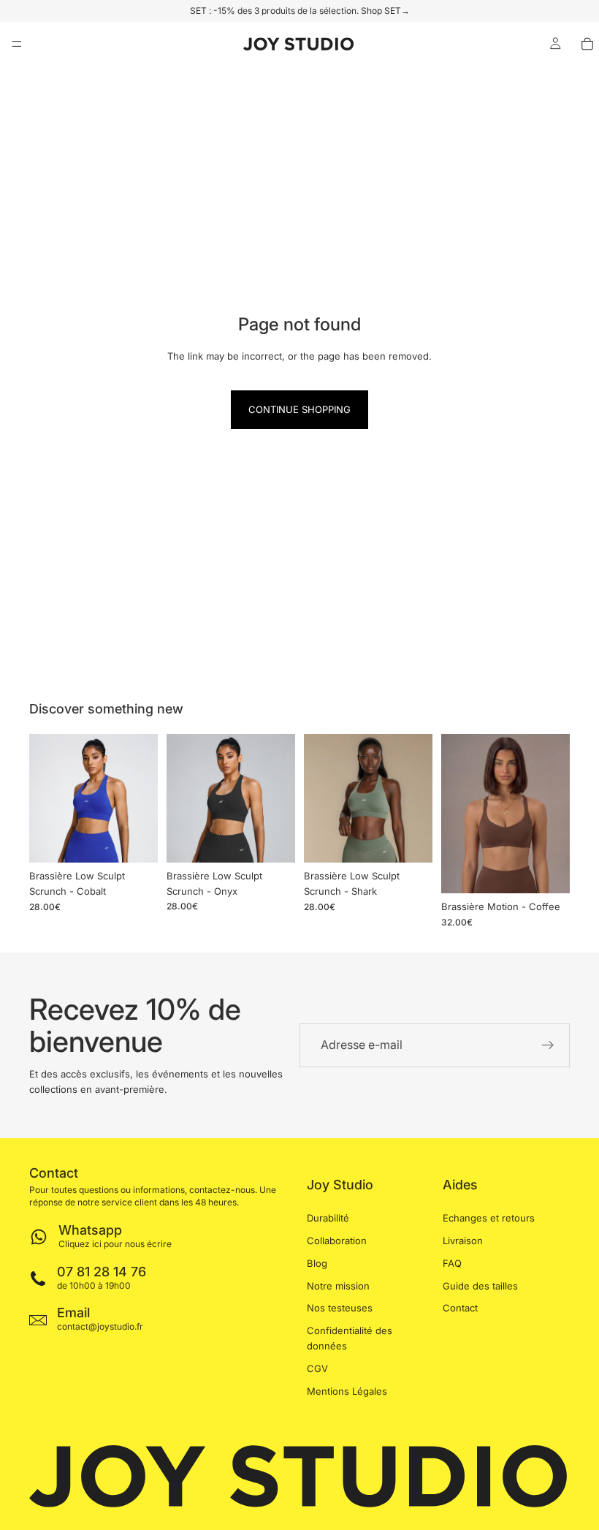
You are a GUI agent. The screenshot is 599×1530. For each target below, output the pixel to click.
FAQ (452, 1263)
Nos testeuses (340, 1308)
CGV (317, 1368)
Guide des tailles (480, 1285)
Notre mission (338, 1285)
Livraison (463, 1240)
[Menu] (17, 44)
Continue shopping (299, 409)
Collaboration (337, 1240)
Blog (317, 1263)
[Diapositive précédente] (45, 798)
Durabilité (328, 1218)
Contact (460, 1308)
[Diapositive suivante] (142, 798)
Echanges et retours (489, 1218)
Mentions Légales (347, 1390)
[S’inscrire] (548, 1045)
